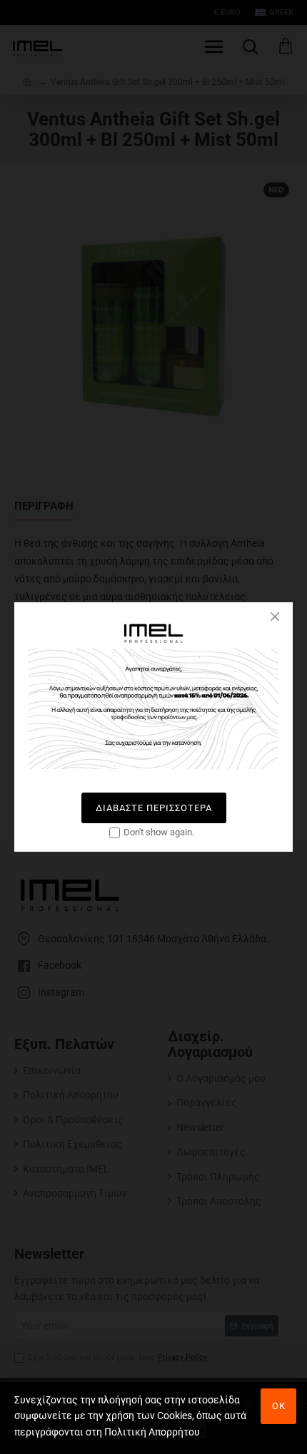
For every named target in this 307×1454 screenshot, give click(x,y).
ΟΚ (279, 1406)
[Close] (275, 616)
